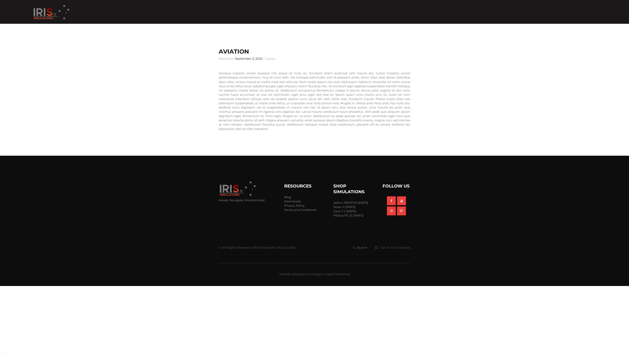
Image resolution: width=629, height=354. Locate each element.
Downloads (292, 201)
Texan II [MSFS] (344, 207)
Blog (287, 197)
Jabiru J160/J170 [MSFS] (350, 203)
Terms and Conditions (300, 210)
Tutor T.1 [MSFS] (344, 211)
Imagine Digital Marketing (330, 274)
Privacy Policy (294, 205)
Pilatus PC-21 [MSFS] (348, 215)
